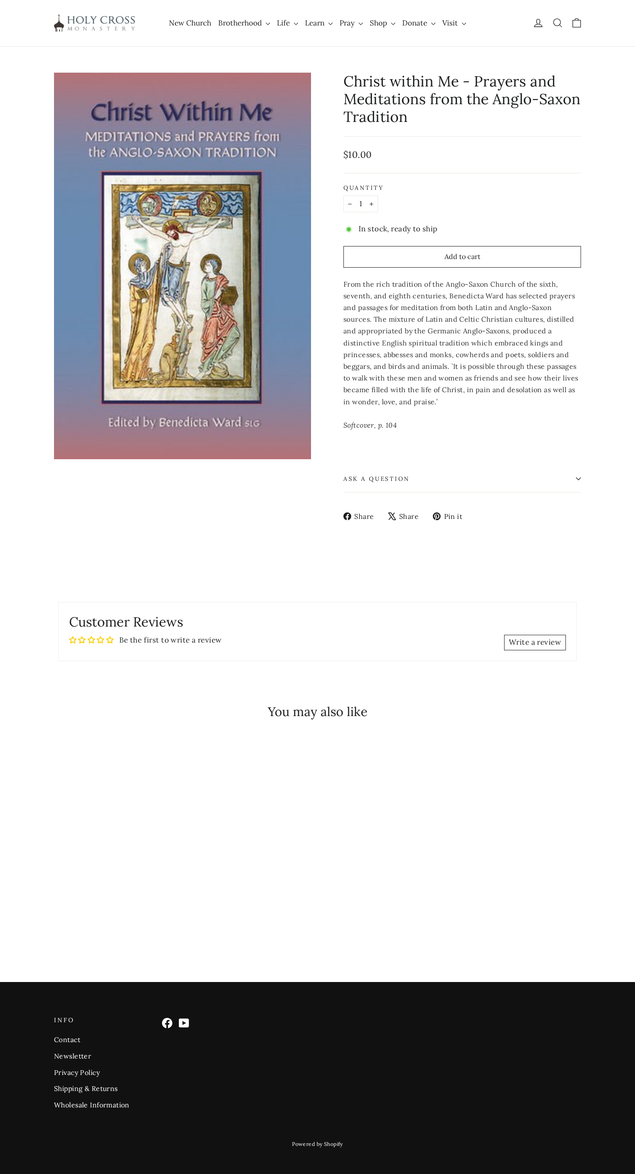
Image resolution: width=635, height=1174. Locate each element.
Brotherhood (241, 23)
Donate (415, 23)
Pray (348, 23)
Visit (451, 23)
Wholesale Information (92, 1104)
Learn (315, 23)
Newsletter (72, 1056)
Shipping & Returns (86, 1088)
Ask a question (376, 479)
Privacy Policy (77, 1072)
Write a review (535, 642)
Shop (379, 23)
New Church (190, 23)
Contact (67, 1039)
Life (284, 23)
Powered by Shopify (317, 1144)
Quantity (363, 187)
